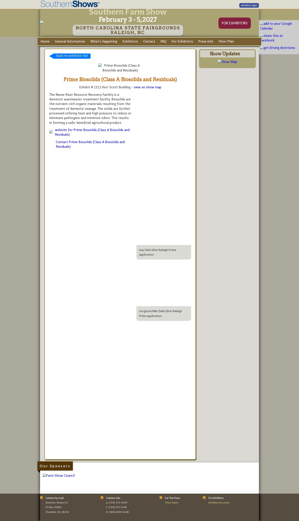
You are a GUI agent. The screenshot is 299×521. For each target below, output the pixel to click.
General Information (70, 41)
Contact (149, 41)
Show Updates (225, 53)
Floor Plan (226, 41)
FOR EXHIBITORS (235, 23)
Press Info (205, 41)
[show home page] (42, 23)
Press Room (171, 502)
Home (44, 41)
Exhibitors (130, 41)
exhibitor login (249, 5)
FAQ (163, 41)
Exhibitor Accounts (219, 502)
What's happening (103, 41)
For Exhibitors (182, 41)
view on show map (147, 87)
